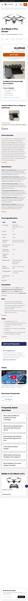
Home (2, 34)
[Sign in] (16, 5)
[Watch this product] (9, 31)
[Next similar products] (26, 486)
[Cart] (20, 5)
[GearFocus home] (9, 5)
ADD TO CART (14, 55)
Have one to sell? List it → (10, 359)
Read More (4, 162)
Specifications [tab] (19, 39)
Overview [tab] (12, 39)
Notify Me (21, 596)
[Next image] (23, 70)
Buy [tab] (2, 39)
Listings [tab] (7, 39)
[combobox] (14, 8)
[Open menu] (2, 4)
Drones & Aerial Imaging (11, 34)
